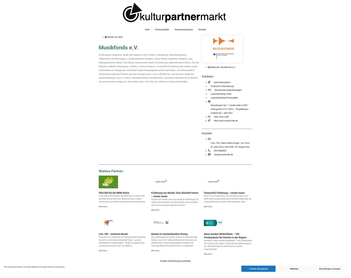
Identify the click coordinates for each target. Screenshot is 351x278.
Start (147, 29)
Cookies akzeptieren (258, 269)
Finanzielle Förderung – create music (224, 192)
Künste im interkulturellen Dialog (169, 234)
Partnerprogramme (184, 29)
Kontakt (202, 29)
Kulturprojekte (162, 29)
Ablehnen (294, 269)
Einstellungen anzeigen (329, 269)
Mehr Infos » (103, 207)
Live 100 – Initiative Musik (113, 234)
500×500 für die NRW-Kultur (114, 192)
